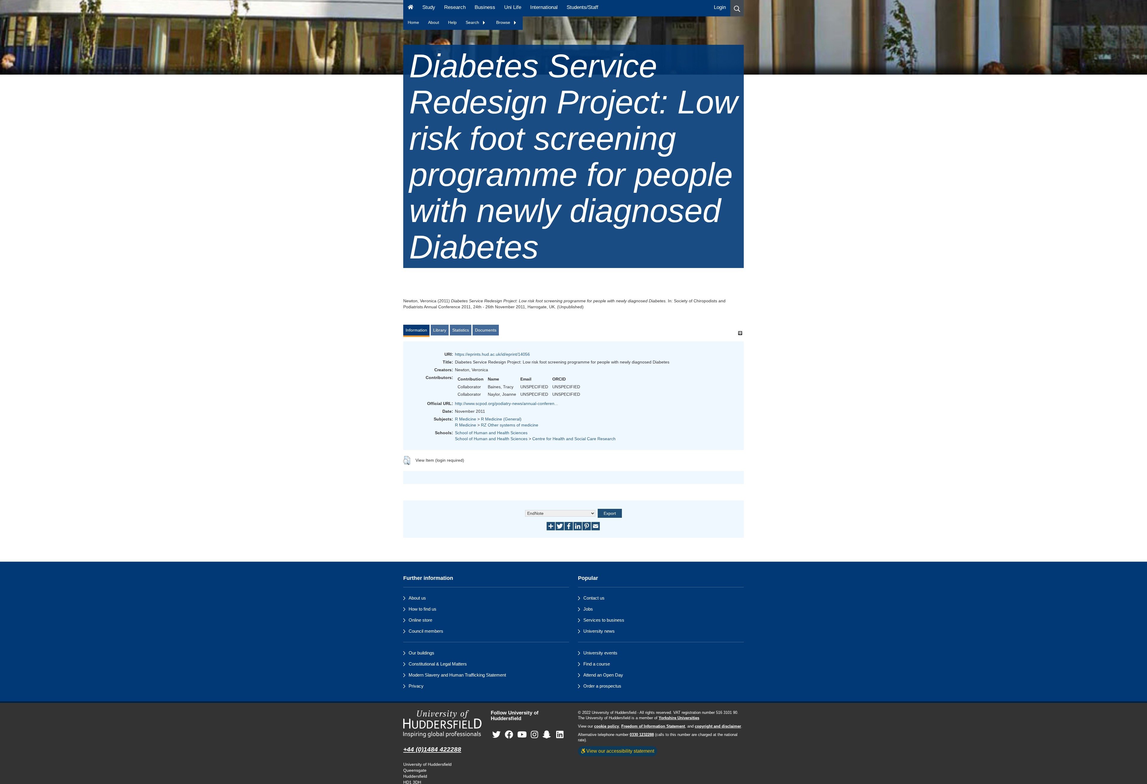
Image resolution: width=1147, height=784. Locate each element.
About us (417, 597)
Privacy (416, 685)
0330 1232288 (642, 735)
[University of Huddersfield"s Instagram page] (534, 734)
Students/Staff (582, 7)
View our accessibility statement (619, 751)
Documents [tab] (485, 330)
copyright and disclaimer (718, 726)
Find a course (596, 663)
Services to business (603, 620)
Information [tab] (416, 330)
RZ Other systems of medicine (509, 425)
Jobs (588, 609)
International (544, 7)
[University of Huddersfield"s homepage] (442, 723)
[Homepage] (410, 8)
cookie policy (606, 726)
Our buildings (421, 652)
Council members (426, 631)
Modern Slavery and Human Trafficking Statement (457, 674)
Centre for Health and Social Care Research (574, 438)
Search (473, 22)
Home (413, 22)
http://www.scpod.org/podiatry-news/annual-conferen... (506, 403)
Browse (503, 22)
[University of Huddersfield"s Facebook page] (509, 734)
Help (452, 22)
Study (428, 7)
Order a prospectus (602, 685)
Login (720, 7)
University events (600, 652)
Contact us (594, 597)
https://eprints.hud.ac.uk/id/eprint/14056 (492, 354)
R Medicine (465, 419)
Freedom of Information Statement (653, 726)
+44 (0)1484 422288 (432, 749)
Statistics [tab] (460, 330)
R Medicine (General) (501, 419)
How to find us (422, 609)
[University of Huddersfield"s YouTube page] (522, 734)
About (433, 22)
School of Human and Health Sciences (491, 432)
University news (599, 631)
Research (455, 7)
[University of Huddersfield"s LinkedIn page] (560, 734)
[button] (737, 8)
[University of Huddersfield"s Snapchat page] (547, 734)
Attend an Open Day (603, 674)
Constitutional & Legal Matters (438, 663)
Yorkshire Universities (679, 718)
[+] (740, 333)
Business (485, 7)
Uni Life (512, 7)
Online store (420, 620)
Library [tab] (439, 330)
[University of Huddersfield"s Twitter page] (496, 734)
